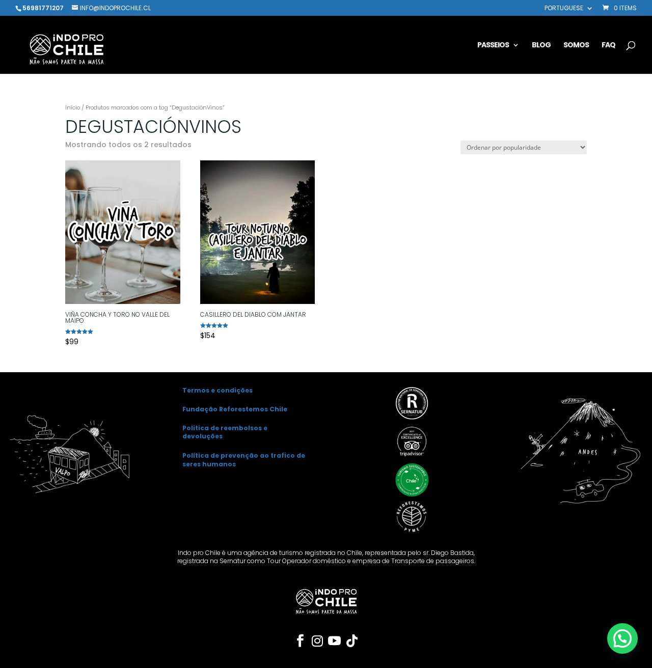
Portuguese (564, 8)
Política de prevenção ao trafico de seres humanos (243, 459)
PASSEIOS (493, 45)
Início (72, 107)
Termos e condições (217, 390)
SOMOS (576, 45)
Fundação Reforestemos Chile (234, 409)
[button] (622, 638)
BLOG (541, 45)
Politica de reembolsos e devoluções (224, 432)
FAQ (608, 45)
